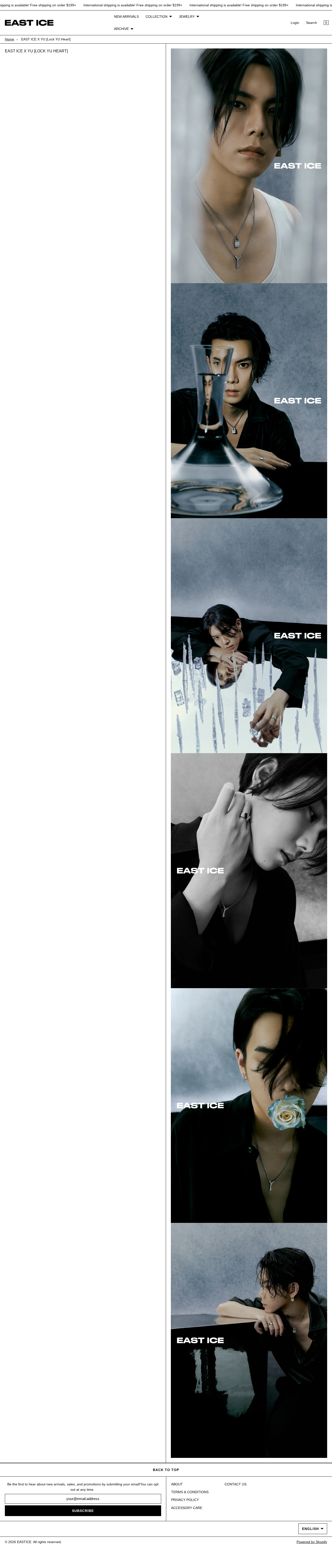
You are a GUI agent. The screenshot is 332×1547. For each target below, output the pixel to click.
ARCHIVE (121, 29)
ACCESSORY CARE (186, 1508)
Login (295, 23)
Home (9, 39)
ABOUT (177, 1484)
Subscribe (83, 1511)
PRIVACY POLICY (185, 1500)
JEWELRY (187, 17)
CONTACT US (235, 1484)
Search (311, 23)
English (310, 1529)
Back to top (166, 1470)
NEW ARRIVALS (126, 17)
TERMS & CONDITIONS (190, 1492)
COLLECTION (156, 17)
